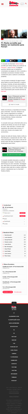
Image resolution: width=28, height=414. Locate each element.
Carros (14, 353)
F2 (14, 329)
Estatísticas (14, 326)
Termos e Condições (14, 396)
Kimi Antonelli (8, 235)
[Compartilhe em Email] (11, 60)
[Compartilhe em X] (15, 60)
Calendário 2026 (14, 316)
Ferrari (13, 67)
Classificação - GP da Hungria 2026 (11, 282)
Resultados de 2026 (7, 292)
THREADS (14, 377)
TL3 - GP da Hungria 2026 (9, 287)
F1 (2, 39)
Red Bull (3, 91)
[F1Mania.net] (14, 4)
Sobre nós (14, 360)
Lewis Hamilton (8, 237)
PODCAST (14, 380)
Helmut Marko (19, 64)
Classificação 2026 (14, 319)
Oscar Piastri (8, 248)
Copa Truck (14, 350)
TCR (14, 343)
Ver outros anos (17, 292)
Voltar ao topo (14, 303)
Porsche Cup (14, 346)
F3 (14, 333)
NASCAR (14, 340)
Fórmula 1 (4, 67)
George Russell (8, 239)
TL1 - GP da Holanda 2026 (9, 271)
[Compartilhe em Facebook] (7, 60)
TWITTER (14, 370)
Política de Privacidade (14, 392)
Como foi (22, 213)
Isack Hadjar (8, 251)
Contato (14, 363)
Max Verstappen (8, 246)
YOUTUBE (14, 367)
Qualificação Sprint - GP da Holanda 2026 (13, 266)
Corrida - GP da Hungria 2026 (10, 276)
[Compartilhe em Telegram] (20, 60)
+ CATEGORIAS (14, 357)
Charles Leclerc (8, 242)
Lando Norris (8, 244)
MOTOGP (14, 336)
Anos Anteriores (14, 323)
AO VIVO (14, 309)
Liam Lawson (8, 253)
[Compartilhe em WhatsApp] (3, 60)
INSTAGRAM (14, 373)
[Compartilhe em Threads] (24, 60)
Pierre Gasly (7, 255)
